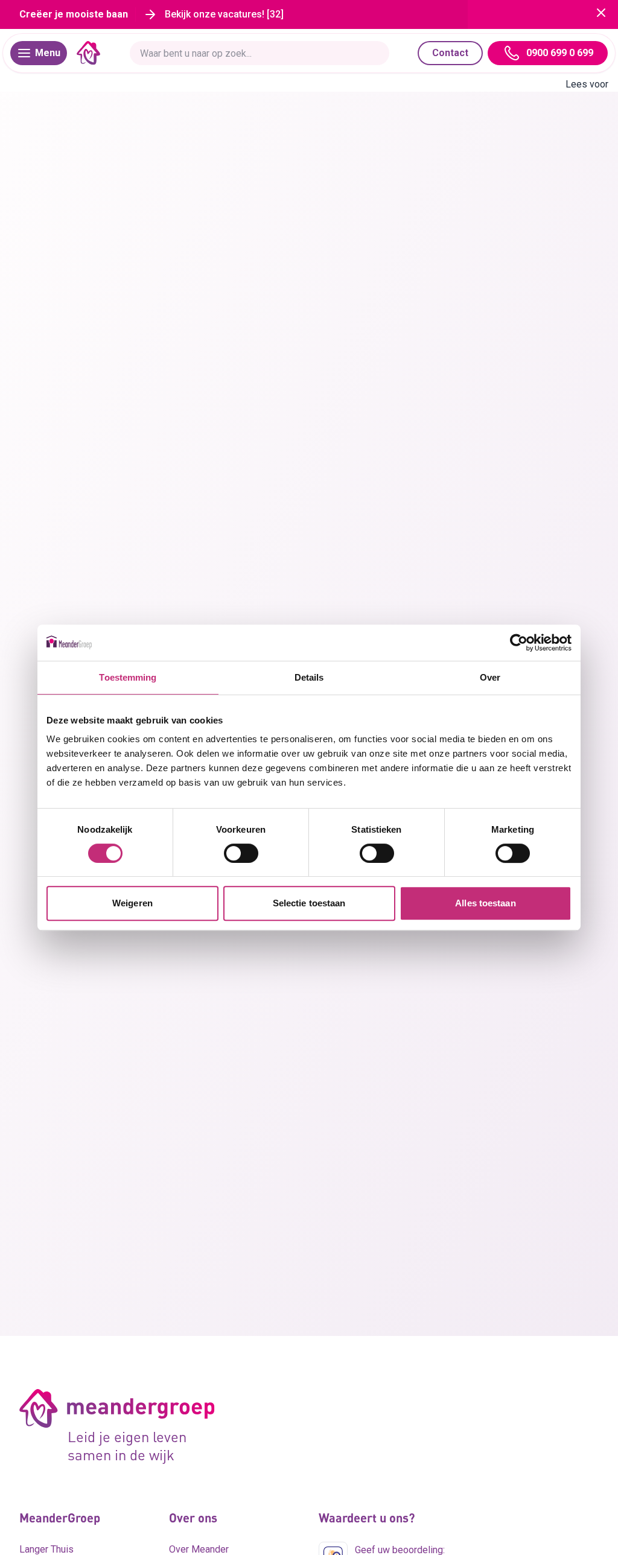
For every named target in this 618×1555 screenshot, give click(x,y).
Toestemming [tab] (127, 677)
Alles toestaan (485, 903)
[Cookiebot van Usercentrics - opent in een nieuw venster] (519, 643)
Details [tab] (309, 677)
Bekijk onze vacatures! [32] (224, 14)
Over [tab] (490, 677)
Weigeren (132, 903)
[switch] (241, 853)
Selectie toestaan (309, 903)
